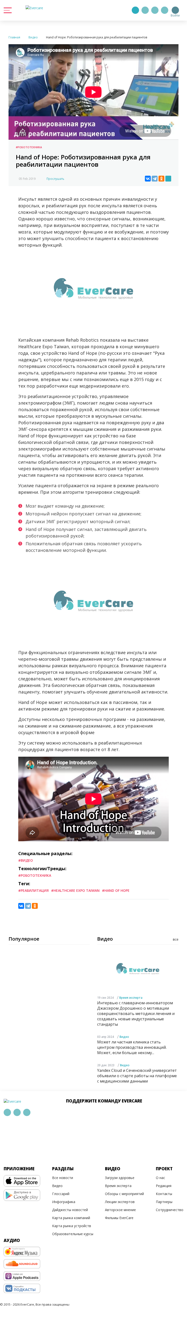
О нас (160, 1177)
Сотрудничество (169, 1209)
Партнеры (164, 1201)
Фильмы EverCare (119, 1217)
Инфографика (63, 1201)
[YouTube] (164, 10)
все (175, 939)
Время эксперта (130, 998)
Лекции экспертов (120, 1201)
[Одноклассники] (161, 179)
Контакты (164, 1193)
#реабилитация (33, 890)
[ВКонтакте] (148, 179)
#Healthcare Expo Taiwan (75, 890)
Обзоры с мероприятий (124, 1193)
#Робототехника (29, 147)
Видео (124, 1037)
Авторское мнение (120, 1209)
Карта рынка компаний (71, 1217)
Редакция (163, 1185)
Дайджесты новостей (70, 1209)
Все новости (62, 1177)
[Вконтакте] (155, 10)
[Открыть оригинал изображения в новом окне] (168, 179)
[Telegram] (145, 10)
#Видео (25, 860)
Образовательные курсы (72, 1233)
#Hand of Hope (116, 890)
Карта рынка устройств (71, 1225)
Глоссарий (60, 1193)
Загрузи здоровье (119, 1177)
